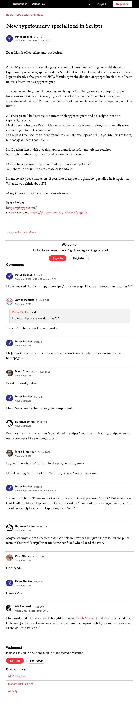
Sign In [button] (58, 258)
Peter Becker (21, 312)
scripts (19, 232)
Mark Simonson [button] (25, 371)
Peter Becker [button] (23, 37)
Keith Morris (84, 618)
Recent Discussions (20, 684)
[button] (9, 38)
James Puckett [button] (24, 300)
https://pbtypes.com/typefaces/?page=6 (58, 212)
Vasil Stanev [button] (23, 556)
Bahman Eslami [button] (25, 422)
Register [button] (79, 258)
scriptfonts (30, 232)
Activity (13, 691)
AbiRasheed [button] (23, 606)
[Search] (90, 4)
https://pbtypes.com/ (21, 208)
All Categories (17, 676)
